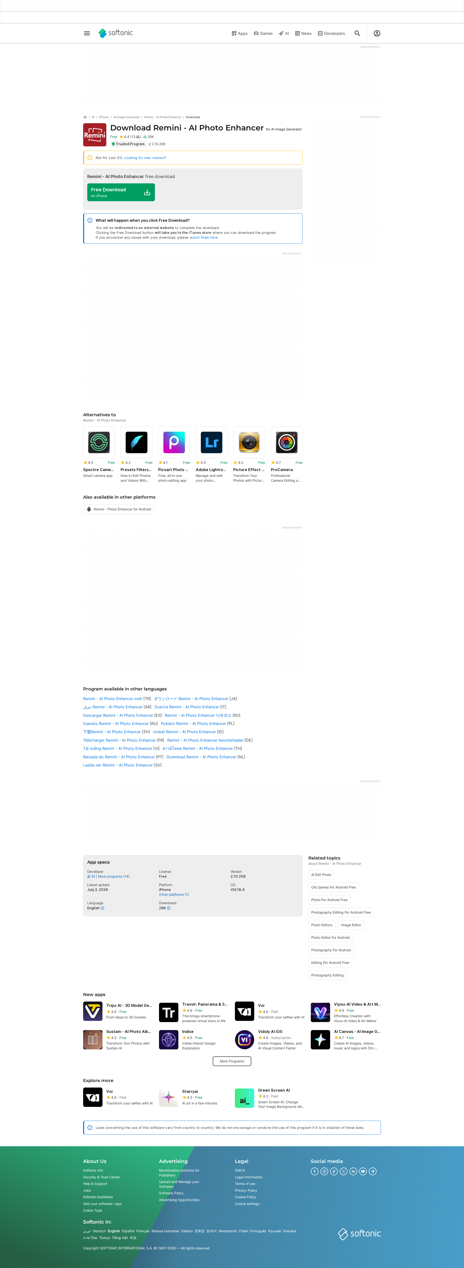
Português (258, 1231)
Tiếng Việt (120, 1238)
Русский (274, 1231)
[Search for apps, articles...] (357, 33)
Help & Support (95, 1184)
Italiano (187, 1231)
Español (128, 1231)
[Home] (85, 117)
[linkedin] (353, 1171)
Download (206, 127)
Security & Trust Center (101, 1177)
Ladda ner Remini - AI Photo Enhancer (118, 765)
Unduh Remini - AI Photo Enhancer (184, 731)
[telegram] (373, 1171)
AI (287, 33)
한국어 (212, 1231)
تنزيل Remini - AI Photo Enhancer (113, 706)
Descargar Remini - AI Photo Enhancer (118, 715)
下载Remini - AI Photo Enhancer (112, 731)
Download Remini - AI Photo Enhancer (201, 756)
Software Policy (171, 1193)
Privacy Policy (246, 1190)
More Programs (232, 1061)
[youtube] (363, 1171)
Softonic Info (93, 1170)
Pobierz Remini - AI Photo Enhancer (193, 723)
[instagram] (324, 1171)
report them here (203, 237)
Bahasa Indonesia (165, 1231)
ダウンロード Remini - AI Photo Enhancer (191, 698)
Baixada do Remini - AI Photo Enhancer (119, 756)
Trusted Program (130, 144)
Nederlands (228, 1231)
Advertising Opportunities (179, 1200)
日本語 (200, 1231)
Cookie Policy (245, 1197)
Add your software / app (102, 1204)
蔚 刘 (91, 876)
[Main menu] (87, 33)
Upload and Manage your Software (179, 1184)
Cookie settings (247, 1204)
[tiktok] (334, 1171)
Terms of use (245, 1184)
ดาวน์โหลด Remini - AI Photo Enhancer (198, 748)
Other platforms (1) (174, 894)
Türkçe (104, 1238)
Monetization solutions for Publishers (179, 1172)
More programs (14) (114, 876)
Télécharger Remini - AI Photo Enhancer (119, 740)
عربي (87, 1231)
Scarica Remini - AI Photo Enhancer (186, 706)
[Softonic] (116, 33)
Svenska (289, 1231)
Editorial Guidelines (98, 1197)
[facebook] (315, 1171)
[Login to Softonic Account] (377, 33)
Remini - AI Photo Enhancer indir (112, 698)
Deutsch (99, 1231)
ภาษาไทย (90, 1238)
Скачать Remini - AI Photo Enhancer (116, 723)
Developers (334, 33)
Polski (243, 1231)
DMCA (240, 1170)
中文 (133, 1238)
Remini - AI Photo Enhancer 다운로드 (198, 715)
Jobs (87, 1190)
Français (143, 1231)
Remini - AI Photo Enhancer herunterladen (205, 740)
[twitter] (344, 1171)
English (114, 1231)
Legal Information (248, 1177)
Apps (242, 33)
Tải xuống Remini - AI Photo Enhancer (117, 748)
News (306, 33)
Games (266, 33)
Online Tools (92, 1210)
